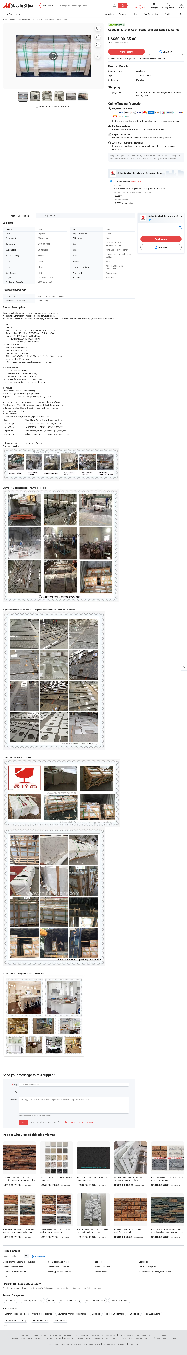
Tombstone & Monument (58, 1266)
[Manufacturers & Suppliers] (18, 6)
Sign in (181, 7)
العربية (108, 1338)
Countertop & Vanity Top (32, 1300)
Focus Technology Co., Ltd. (76, 1344)
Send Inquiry (126, 51)
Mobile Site (153, 1335)
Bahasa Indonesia (169, 1338)
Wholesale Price (97, 1335)
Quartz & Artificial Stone (13, 1266)
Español (38, 1338)
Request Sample (157, 58)
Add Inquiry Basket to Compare (54, 106)
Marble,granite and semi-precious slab (19, 1261)
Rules (182, 14)
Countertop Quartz (40, 1320)
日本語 (123, 1338)
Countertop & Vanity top (58, 1261)
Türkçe (147, 1338)
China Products (40, 1335)
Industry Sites (111, 1335)
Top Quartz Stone (152, 1313)
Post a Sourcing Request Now (79, 1122)
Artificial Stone (62, 19)
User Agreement (109, 1344)
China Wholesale (82, 1335)
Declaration (122, 1344)
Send (23, 1122)
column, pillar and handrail (59, 1271)
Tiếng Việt (156, 1338)
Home (5, 19)
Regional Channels (126, 1335)
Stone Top (96, 1313)
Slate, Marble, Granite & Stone (43, 19)
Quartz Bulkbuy (60, 1320)
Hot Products (26, 1335)
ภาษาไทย (138, 1338)
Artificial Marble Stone (95, 1300)
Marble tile (98, 1261)
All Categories (12, 14)
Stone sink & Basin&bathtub (14, 1271)
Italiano (80, 1338)
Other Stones (10, 1300)
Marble (51, 1300)
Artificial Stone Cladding (70, 1300)
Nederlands (98, 1338)
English (29, 1338)
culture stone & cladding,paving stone (155, 1271)
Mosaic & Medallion (102, 1266)
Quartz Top (134, 1313)
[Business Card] (180, 227)
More (5, 1325)
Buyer (121, 14)
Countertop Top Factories (16, 1313)
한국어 (115, 1338)
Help (135, 14)
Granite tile (143, 1261)
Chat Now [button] (167, 51)
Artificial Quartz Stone (119, 1300)
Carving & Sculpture (147, 1266)
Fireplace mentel (100, 1271)
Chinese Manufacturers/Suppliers (61, 1335)
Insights (163, 1335)
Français (58, 1338)
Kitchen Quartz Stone (115, 1313)
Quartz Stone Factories (42, 1313)
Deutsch (89, 1338)
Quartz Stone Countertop (15, 1320)
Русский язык (69, 1338)
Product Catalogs (41, 1256)
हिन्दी (130, 1338)
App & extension (151, 14)
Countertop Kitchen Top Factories (72, 1313)
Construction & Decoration (20, 19)
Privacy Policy (134, 1344)
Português (48, 1338)
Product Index (141, 1335)
